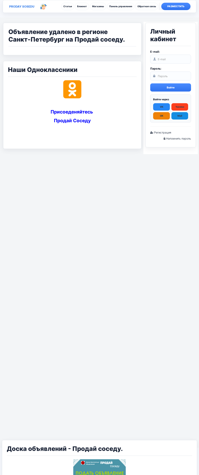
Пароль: (155, 68)
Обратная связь (146, 6)
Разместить (176, 6)
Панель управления (120, 6)
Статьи (67, 6)
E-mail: (155, 51)
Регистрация (162, 132)
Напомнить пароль (178, 138)
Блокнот (82, 6)
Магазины (98, 6)
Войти (171, 87)
